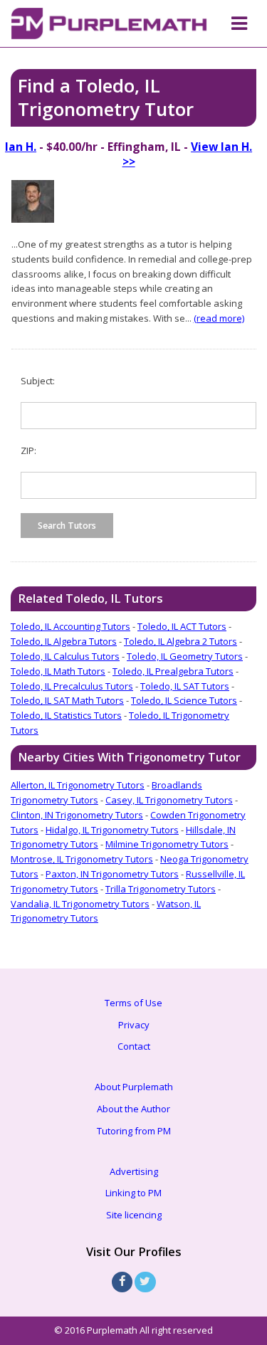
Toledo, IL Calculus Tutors (65, 656)
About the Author (133, 1108)
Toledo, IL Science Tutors (184, 700)
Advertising (134, 1171)
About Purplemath (134, 1086)
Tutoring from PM (134, 1130)
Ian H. (20, 146)
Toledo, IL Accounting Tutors (70, 626)
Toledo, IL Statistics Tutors (66, 715)
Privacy (134, 1024)
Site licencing (134, 1214)
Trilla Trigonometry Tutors (160, 888)
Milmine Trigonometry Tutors (167, 844)
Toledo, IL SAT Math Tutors (67, 700)
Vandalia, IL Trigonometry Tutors (80, 903)
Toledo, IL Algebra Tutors (64, 641)
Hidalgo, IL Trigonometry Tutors (112, 829)
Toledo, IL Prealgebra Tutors (173, 671)
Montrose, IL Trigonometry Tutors (82, 859)
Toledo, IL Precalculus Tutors (72, 686)
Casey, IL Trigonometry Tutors (169, 799)
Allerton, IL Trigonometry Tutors (78, 785)
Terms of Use (133, 1002)
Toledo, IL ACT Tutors (181, 626)
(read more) (219, 318)
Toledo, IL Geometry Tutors (185, 656)
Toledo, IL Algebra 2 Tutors (180, 641)
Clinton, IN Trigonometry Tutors (77, 814)
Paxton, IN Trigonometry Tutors (112, 873)
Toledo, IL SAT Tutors (184, 686)
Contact (133, 1046)
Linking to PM (133, 1192)
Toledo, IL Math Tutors (58, 671)
